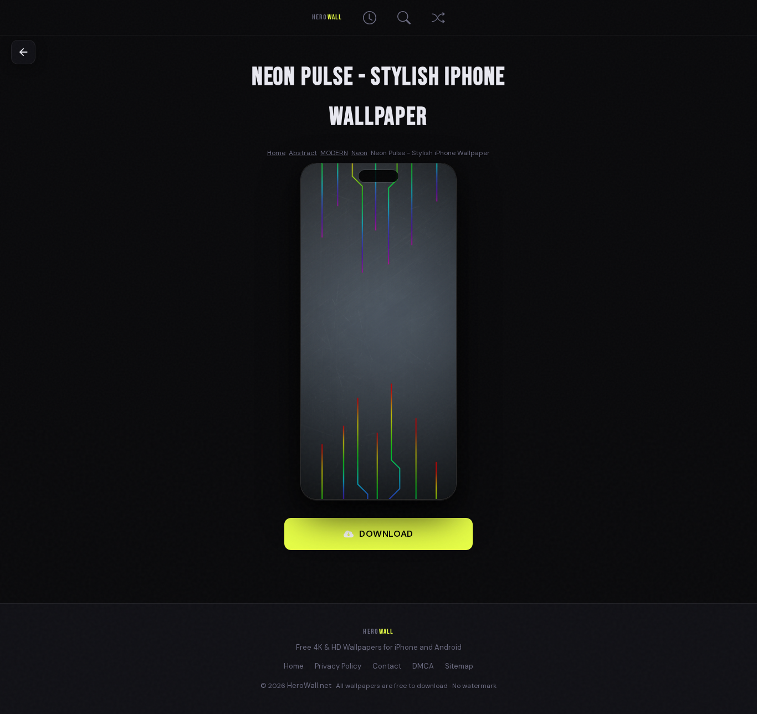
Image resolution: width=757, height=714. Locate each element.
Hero (326, 17)
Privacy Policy (338, 666)
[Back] (23, 52)
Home (294, 666)
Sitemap (459, 666)
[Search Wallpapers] (404, 17)
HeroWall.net (309, 685)
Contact (386, 666)
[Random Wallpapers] (438, 17)
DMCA (423, 666)
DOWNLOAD (386, 534)
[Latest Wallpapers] (370, 17)
